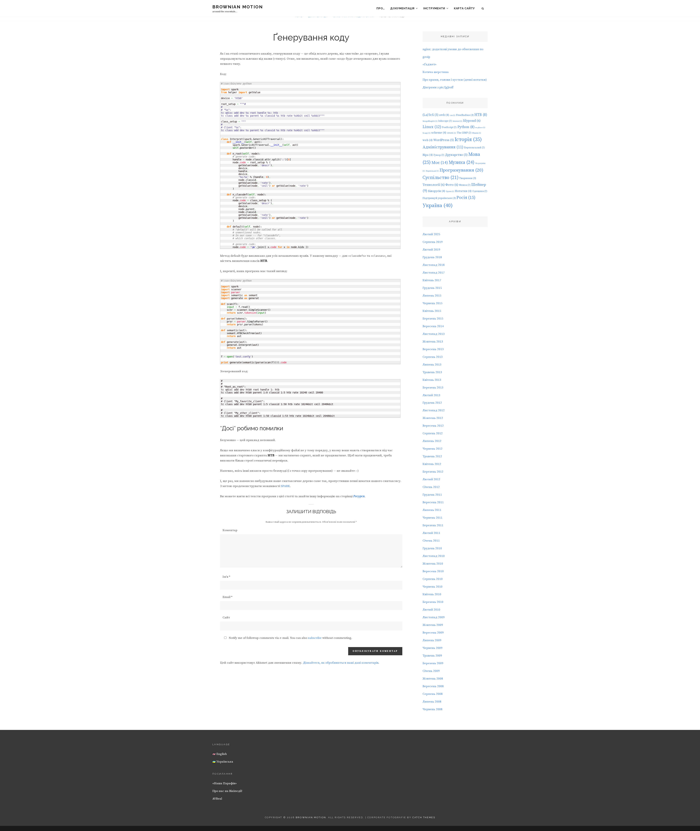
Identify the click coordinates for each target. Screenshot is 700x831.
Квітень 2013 (432, 380)
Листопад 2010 (434, 556)
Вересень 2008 (433, 686)
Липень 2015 (432, 296)
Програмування (461, 170)
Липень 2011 (432, 510)
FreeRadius (465, 115)
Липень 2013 (432, 365)
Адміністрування (443, 147)
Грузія (450, 191)
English (221, 754)
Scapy (427, 133)
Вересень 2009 (433, 633)
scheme (438, 132)
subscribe (315, 638)
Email (227, 597)
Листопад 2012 (434, 410)
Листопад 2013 (434, 334)
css (452, 115)
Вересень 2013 (433, 349)
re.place (480, 127)
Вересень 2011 (433, 502)
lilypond (472, 121)
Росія (465, 197)
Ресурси (359, 496)
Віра (428, 155)
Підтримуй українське (439, 198)
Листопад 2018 (434, 265)
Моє (439, 162)
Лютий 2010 (431, 610)
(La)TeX (430, 115)
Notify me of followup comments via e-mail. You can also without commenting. (290, 638)
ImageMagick (430, 121)
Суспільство (440, 178)
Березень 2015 (433, 319)
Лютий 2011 (431, 533)
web (428, 140)
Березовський (474, 147)
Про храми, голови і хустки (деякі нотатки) (455, 80)
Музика (462, 162)
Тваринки (467, 178)
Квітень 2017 (432, 280)
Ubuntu (476, 133)
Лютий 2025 (431, 234)
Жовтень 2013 (433, 342)
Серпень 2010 (433, 579)
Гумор (438, 155)
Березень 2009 (433, 663)
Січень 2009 (431, 671)
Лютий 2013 (431, 395)
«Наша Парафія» (224, 783)
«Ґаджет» (429, 64)
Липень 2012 (432, 441)
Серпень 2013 (433, 357)
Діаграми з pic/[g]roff (438, 87)
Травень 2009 (432, 656)
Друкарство (456, 155)
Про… (380, 8)
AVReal (217, 799)
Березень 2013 (433, 388)
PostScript (449, 127)
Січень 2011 (431, 541)
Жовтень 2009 (433, 625)
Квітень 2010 (432, 594)
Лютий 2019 (431, 250)
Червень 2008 (432, 709)
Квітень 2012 (432, 464)
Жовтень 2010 (433, 564)
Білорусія (436, 191)
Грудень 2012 (432, 403)
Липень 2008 (432, 702)
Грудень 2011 (432, 495)
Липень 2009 (432, 640)
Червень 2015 (432, 303)
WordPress (443, 140)
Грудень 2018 (432, 257)
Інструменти (434, 8)
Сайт (226, 617)
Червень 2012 (432, 449)
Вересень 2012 (433, 426)
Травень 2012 (432, 456)
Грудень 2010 (432, 548)
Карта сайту (464, 8)
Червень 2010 (432, 587)
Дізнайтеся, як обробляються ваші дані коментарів (340, 663)
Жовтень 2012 (433, 418)
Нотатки (463, 191)
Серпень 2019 (433, 242)
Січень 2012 (431, 487)
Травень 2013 (432, 372)
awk (444, 115)
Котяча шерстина (436, 72)
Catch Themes (423, 817)
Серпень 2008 (433, 694)
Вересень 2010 (433, 571)
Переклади (432, 171)
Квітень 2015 (432, 311)
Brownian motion (237, 6)
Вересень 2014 (433, 326)
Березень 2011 (433, 525)
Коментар (230, 530)
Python (466, 127)
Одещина (479, 191)
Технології (434, 185)
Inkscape (445, 121)
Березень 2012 (433, 472)
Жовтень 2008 (433, 679)
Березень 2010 (433, 602)
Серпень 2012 (433, 433)
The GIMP (464, 132)
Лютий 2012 (431, 479)
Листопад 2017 (434, 273)
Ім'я (226, 577)
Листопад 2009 (434, 617)
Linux (432, 126)
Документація (402, 8)
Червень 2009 (432, 648)
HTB (480, 115)
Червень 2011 (432, 518)
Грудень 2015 (432, 288)
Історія (468, 139)
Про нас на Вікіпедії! (227, 791)
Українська (224, 762)
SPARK (285, 486)
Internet (457, 121)
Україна (438, 205)
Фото (451, 185)
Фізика (464, 185)
